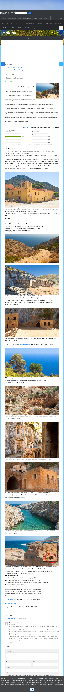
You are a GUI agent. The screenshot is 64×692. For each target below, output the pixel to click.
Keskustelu (19, 24)
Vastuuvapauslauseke (43, 28)
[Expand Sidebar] (3, 64)
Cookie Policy (10, 24)
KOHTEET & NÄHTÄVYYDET (44, 24)
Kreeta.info (8, 33)
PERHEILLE (58, 24)
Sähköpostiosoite (37, 661)
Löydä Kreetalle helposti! (15, 70)
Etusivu (4, 18)
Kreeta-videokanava (44, 18)
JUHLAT (19, 28)
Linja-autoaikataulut (10, 603)
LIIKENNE (12, 28)
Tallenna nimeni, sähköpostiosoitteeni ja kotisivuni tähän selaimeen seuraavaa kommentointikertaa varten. (31, 676)
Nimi (7, 661)
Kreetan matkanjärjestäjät (24, 18)
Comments (11, 618)
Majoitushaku (12, 18)
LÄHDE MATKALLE (29, 24)
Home (3, 24)
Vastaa (10, 642)
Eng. (61, 18)
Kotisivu (8, 667)
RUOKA (27, 28)
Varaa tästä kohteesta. (13, 67)
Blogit (35, 18)
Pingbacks (22, 618)
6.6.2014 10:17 (16, 623)
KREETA (4, 28)
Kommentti (9, 651)
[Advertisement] (32, 51)
